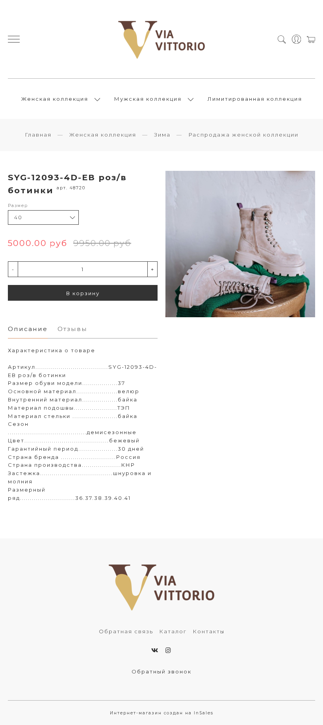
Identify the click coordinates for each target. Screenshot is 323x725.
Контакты (209, 631)
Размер (18, 205)
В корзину (83, 293)
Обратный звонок (161, 671)
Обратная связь (126, 631)
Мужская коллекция (148, 99)
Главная (38, 134)
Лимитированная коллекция (255, 99)
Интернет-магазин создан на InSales (161, 713)
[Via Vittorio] (161, 39)
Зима (162, 134)
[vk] (155, 650)
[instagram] (168, 650)
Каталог (173, 631)
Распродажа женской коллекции (243, 134)
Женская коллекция (54, 99)
